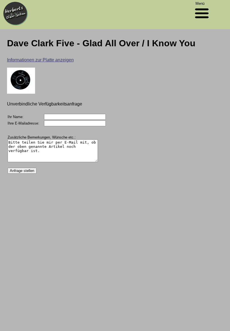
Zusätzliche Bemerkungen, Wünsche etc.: (42, 137)
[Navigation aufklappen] (202, 19)
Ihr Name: (16, 117)
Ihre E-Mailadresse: (23, 123)
